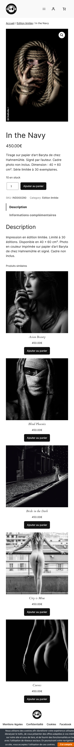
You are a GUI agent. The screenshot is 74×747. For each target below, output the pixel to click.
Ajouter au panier (33, 186)
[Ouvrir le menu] (44, 9)
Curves (37, 685)
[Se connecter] (53, 9)
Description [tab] (18, 207)
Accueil (10, 23)
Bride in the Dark (37, 511)
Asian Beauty (37, 337)
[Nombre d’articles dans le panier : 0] (64, 9)
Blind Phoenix (37, 424)
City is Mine (37, 598)
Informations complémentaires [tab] (32, 215)
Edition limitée (25, 23)
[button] (62, 35)
